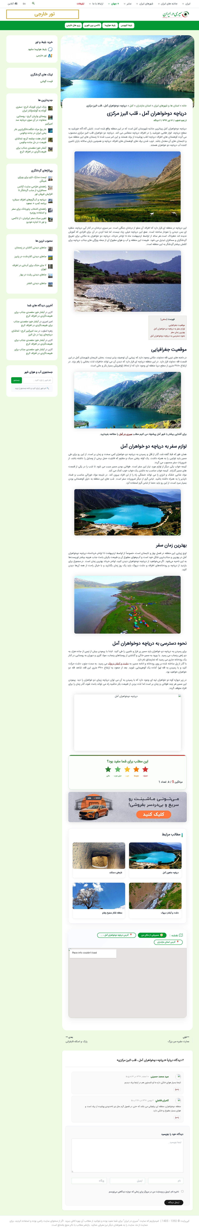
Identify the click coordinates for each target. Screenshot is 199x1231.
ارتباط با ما (97, 4)
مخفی (164, 319)
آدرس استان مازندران (166, 942)
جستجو (17, 380)
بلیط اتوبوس (126, 25)
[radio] (145, 771)
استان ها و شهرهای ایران (166, 106)
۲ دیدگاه (157, 120)
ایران (187, 4)
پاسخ (177, 1089)
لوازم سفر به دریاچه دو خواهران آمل (169, 329)
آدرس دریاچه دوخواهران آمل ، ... (115, 935)
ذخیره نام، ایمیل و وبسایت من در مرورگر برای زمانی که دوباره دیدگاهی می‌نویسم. (143, 1192)
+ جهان (115, 4)
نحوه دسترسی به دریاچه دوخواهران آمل (167, 336)
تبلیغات (80, 4)
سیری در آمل (125, 434)
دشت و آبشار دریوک (118, 664)
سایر (129, 4)
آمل (131, 106)
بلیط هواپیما (110, 25)
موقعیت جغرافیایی (177, 325)
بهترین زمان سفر (178, 332)
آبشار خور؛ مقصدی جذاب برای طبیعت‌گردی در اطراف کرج (33, 314)
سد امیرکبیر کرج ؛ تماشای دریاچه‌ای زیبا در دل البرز (32, 333)
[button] (183, 4)
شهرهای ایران (146, 4)
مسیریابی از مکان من (150, 935)
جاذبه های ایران (169, 4)
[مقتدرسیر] (42, 14)
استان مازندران (143, 106)
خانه (184, 106)
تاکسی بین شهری (92, 25)
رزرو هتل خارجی (73, 25)
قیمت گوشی (46, 81)
